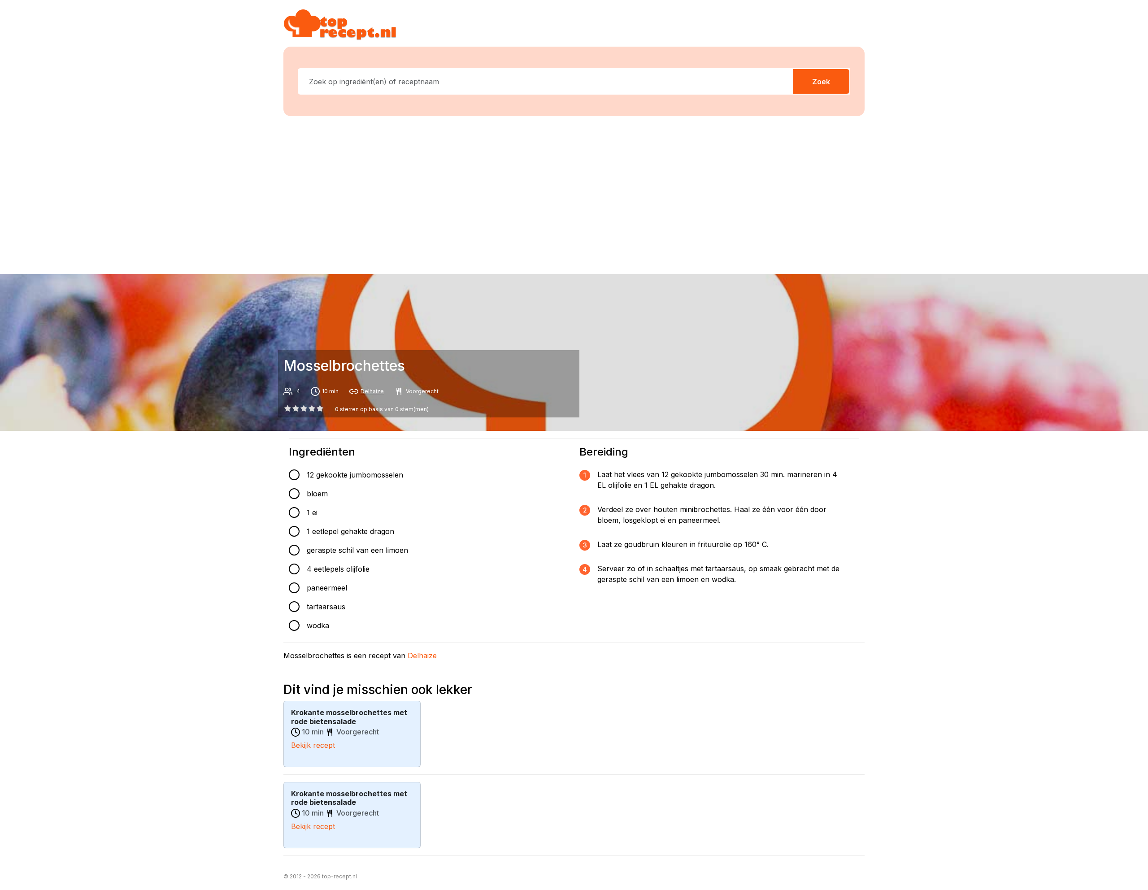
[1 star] (295, 408)
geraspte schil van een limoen (357, 550)
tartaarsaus (326, 606)
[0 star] (287, 408)
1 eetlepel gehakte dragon (350, 531)
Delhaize (372, 391)
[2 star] (304, 408)
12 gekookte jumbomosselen (355, 474)
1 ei (312, 512)
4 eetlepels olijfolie (338, 568)
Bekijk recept (313, 745)
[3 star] (312, 408)
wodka (318, 625)
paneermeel (327, 587)
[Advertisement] (574, 193)
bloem (317, 493)
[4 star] (320, 408)
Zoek (821, 81)
